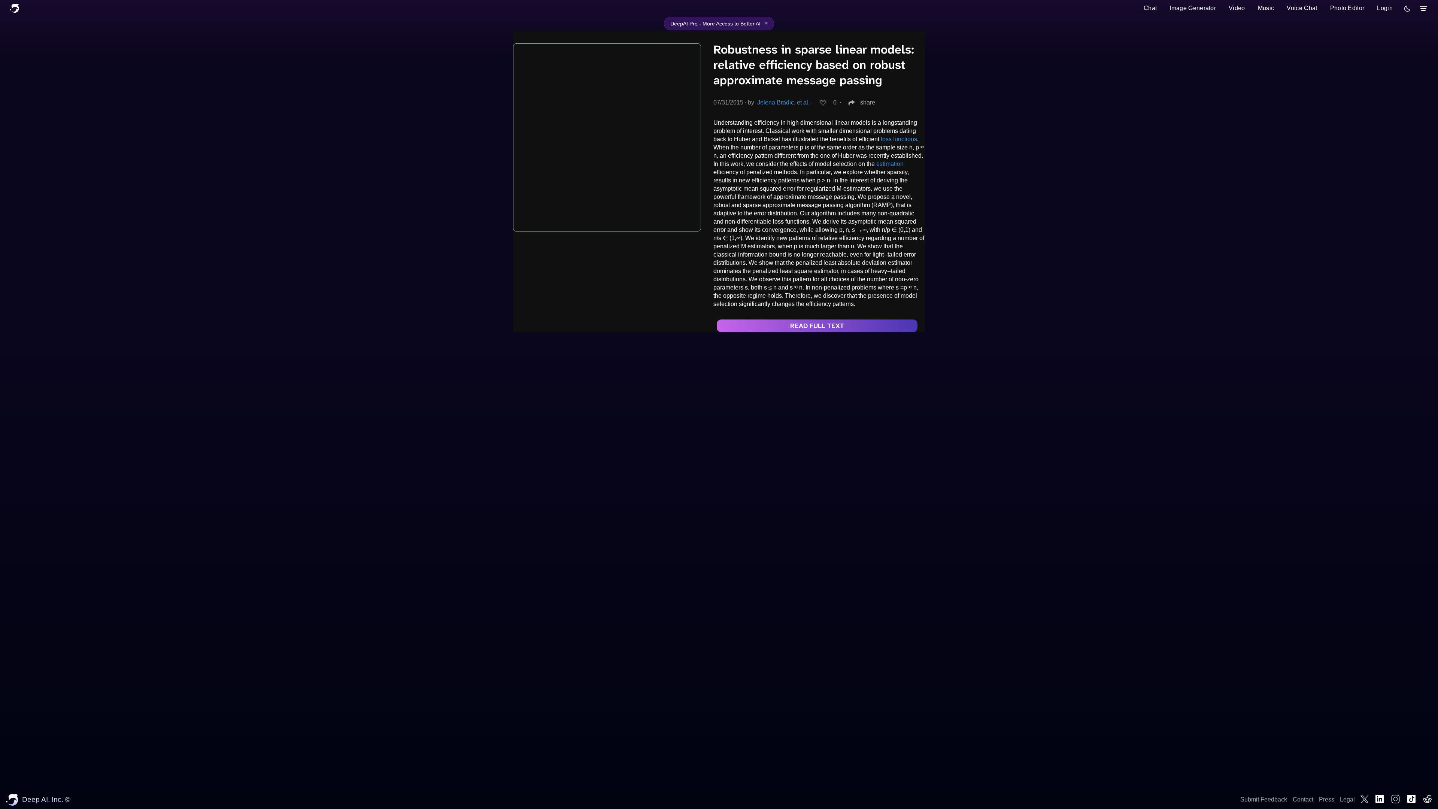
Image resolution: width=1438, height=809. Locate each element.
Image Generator (1192, 8)
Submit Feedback (1263, 799)
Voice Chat (1302, 8)
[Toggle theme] (1407, 9)
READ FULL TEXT (817, 325)
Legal (1347, 799)
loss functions (899, 139)
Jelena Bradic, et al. (783, 102)
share (867, 102)
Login (1385, 8)
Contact (1303, 799)
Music (1266, 8)
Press (1326, 799)
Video (1237, 8)
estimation (890, 164)
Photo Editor (1347, 8)
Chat (1150, 8)
